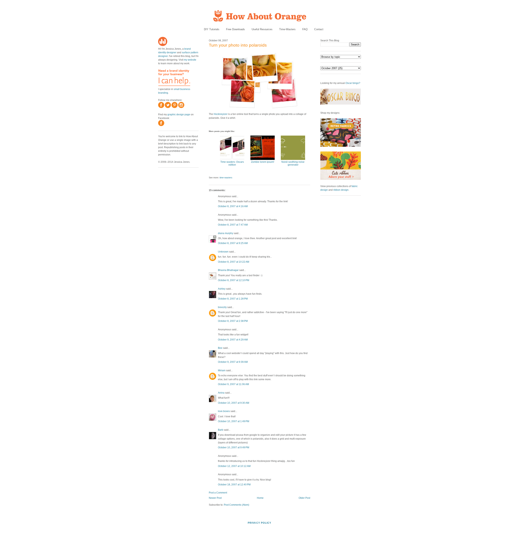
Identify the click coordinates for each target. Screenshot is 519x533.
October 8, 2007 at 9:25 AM (233, 243)
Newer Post (215, 498)
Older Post (304, 498)
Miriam (221, 370)
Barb (220, 429)
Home (260, 498)
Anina (221, 392)
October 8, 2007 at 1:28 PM (233, 298)
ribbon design (341, 189)
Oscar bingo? (352, 83)
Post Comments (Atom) (236, 504)
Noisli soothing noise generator (293, 163)
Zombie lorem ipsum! (262, 162)
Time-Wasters (287, 29)
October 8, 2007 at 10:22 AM (233, 261)
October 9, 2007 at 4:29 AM (233, 339)
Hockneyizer (220, 114)
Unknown (223, 251)
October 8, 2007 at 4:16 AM (233, 206)
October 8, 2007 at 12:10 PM (233, 280)
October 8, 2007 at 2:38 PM (233, 321)
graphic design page (178, 114)
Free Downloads (235, 29)
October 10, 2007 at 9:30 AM (233, 402)
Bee (220, 348)
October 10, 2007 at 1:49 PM (233, 421)
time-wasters (226, 177)
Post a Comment (218, 492)
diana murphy (225, 233)
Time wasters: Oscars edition (232, 163)
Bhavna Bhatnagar (228, 270)
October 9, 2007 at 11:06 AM (233, 384)
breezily (222, 307)
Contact (318, 29)
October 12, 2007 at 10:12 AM (234, 466)
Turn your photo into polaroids (238, 45)
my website (190, 59)
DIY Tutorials (211, 29)
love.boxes (224, 411)
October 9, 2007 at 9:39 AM (233, 362)
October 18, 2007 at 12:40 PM (234, 484)
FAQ (305, 29)
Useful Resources (262, 29)
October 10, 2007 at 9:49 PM (233, 447)
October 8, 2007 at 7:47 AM (233, 224)
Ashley (221, 288)
